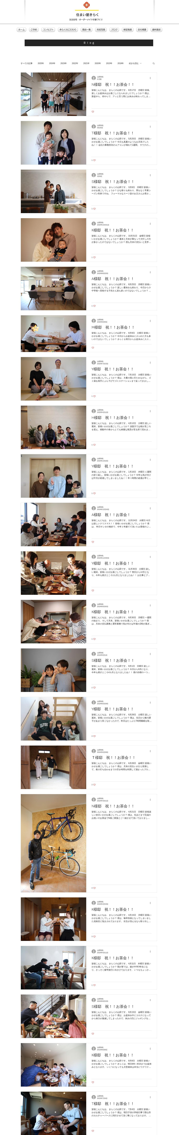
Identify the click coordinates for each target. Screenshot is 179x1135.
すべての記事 (26, 63)
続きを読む (134, 63)
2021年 (86, 63)
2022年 (75, 63)
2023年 (64, 63)
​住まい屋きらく (87, 14)
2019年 (109, 63)
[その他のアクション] (151, 78)
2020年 (98, 63)
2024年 (52, 63)
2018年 (121, 63)
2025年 (41, 63)
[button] (153, 63)
